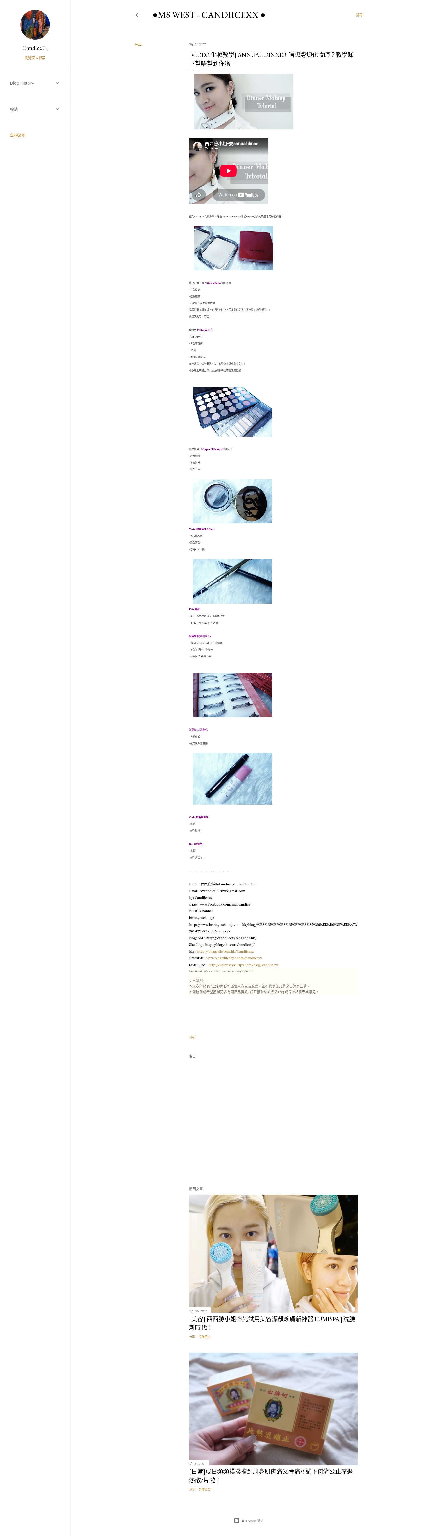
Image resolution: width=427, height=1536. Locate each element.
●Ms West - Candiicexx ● (209, 15)
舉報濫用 (18, 135)
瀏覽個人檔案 (35, 58)
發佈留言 (205, 1337)
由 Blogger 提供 (252, 1520)
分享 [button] (138, 44)
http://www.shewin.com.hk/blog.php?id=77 (226, 970)
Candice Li (35, 48)
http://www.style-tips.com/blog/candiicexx (243, 965)
